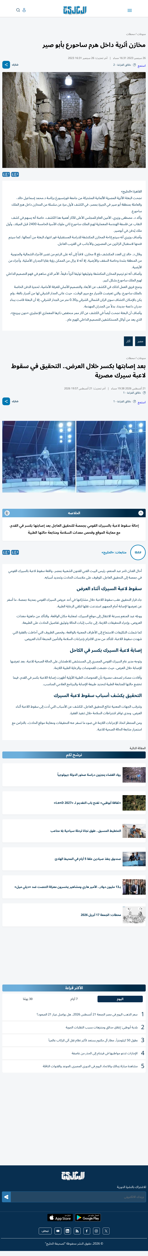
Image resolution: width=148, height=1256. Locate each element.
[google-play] (88, 1219)
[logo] (75, 10)
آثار (128, 341)
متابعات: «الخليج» (114, 552)
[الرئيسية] (74, 1177)
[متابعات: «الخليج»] (138, 552)
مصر (140, 341)
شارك (15, 65)
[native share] (6, 65)
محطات (130, 34)
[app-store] (60, 1219)
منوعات (141, 34)
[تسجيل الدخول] (21, 10)
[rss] (77, 1231)
